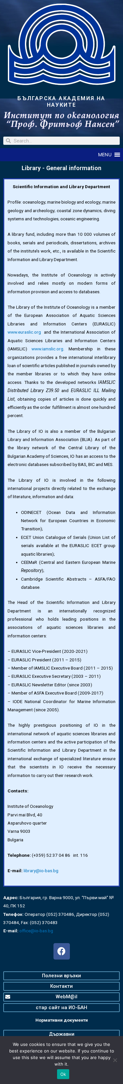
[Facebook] (61, 951)
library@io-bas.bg (41, 870)
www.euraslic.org (24, 332)
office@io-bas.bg (36, 930)
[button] (105, 154)
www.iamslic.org (47, 348)
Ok (63, 1074)
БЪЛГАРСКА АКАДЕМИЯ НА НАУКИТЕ (61, 101)
